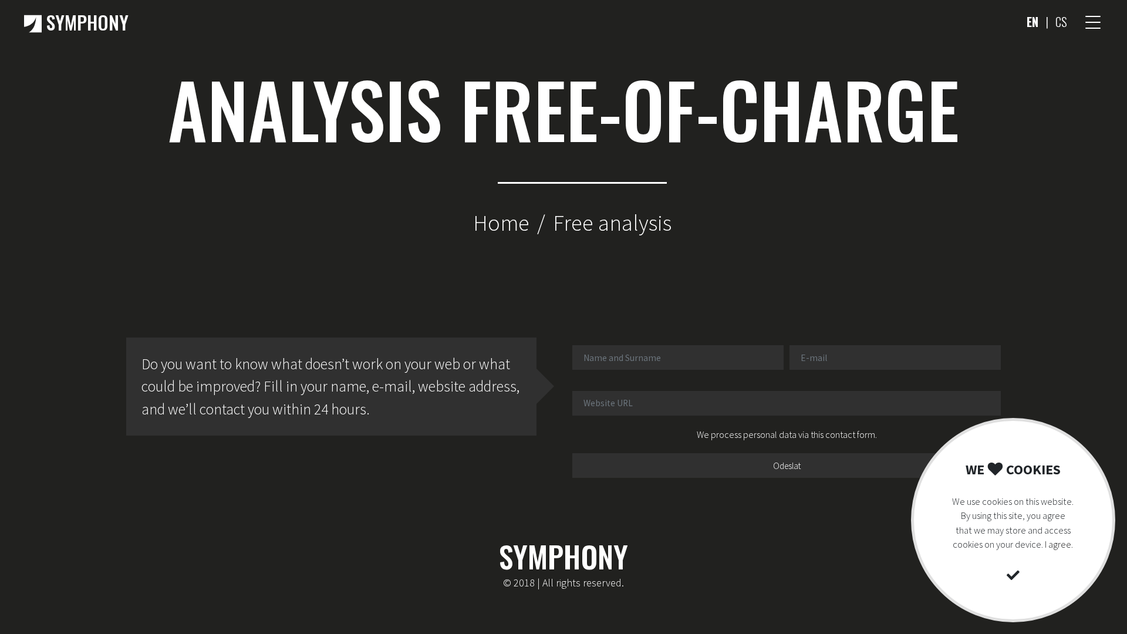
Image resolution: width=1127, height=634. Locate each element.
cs (1061, 22)
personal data (770, 434)
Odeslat (787, 465)
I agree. (1059, 544)
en (1032, 22)
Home (501, 222)
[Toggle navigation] (1093, 22)
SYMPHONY (85, 22)
